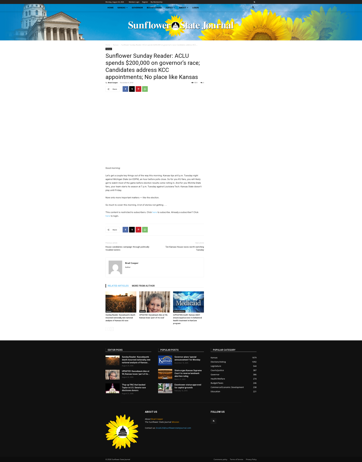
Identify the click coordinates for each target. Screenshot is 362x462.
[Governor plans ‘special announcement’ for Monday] (165, 360)
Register (145, 2)
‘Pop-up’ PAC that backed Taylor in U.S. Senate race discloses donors (134, 388)
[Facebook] (125, 89)
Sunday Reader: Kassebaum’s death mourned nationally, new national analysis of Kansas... (136, 360)
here (154, 212)
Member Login (134, 2)
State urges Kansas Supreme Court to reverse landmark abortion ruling (188, 373)
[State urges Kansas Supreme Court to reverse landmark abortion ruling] (165, 374)
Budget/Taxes (154, 7)
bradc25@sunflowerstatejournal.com (173, 428)
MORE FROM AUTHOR (143, 285)
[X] (254, 2)
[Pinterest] (138, 89)
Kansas (121, 7)
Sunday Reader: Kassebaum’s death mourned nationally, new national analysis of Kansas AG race (120, 318)
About (182, 7)
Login (195, 7)
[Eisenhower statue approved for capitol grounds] (165, 388)
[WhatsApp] (145, 89)
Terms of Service (236, 459)
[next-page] (112, 329)
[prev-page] (107, 329)
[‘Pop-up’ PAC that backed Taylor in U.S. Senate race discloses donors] (112, 388)
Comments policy (220, 459)
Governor (137, 7)
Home (110, 7)
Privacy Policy (251, 459)
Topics (169, 7)
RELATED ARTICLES (118, 285)
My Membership (156, 2)
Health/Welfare (179, 311)
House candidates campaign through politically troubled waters (127, 248)
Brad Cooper (113, 82)
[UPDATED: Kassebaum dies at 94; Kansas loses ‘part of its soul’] (154, 302)
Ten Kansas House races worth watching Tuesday (184, 248)
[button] (253, 7)
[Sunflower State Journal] (181, 25)
